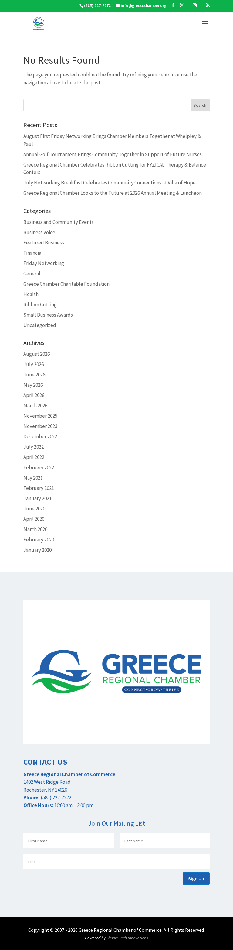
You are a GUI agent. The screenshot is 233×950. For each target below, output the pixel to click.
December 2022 (40, 436)
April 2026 (33, 395)
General (31, 273)
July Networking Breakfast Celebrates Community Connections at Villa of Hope (109, 182)
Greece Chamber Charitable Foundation (66, 284)
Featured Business (43, 242)
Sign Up (196, 878)
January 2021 (37, 498)
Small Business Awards (48, 315)
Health (31, 294)
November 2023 (40, 426)
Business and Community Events (58, 222)
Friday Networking (43, 263)
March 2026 (35, 405)
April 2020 (33, 519)
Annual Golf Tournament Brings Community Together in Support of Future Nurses (112, 154)
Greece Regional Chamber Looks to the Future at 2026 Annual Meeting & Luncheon (112, 193)
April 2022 (33, 457)
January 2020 (37, 550)
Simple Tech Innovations (127, 938)
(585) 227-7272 (97, 5)
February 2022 (38, 467)
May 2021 (33, 477)
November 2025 (40, 416)
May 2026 (33, 385)
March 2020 (35, 529)
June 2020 (34, 508)
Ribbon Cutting (40, 304)
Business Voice (39, 232)
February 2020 (38, 539)
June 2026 (34, 374)
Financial (33, 253)
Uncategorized (39, 325)
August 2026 (36, 354)
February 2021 (38, 488)
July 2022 (33, 446)
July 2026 (33, 364)
